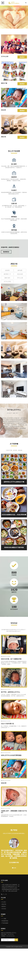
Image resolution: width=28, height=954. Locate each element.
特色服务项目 (4, 926)
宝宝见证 (3, 914)
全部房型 (7, 270)
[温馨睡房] (14, 330)
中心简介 (3, 907)
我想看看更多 (6, 251)
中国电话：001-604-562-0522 (8, 941)
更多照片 (22, 57)
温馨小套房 (7, 278)
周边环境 (3, 909)
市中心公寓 (20, 278)
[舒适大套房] (14, 388)
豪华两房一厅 (7, 274)
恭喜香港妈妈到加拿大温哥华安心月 (10, 894)
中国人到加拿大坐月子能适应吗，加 (10, 890)
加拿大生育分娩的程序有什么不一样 (10, 891)
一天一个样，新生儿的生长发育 (9, 896)
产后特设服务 (4, 928)
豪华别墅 (20, 270)
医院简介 (3, 911)
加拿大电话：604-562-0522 (7, 939)
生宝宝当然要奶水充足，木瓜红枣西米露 (14, 514)
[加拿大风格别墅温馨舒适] (14, 349)
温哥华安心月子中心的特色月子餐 (14, 482)
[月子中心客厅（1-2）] (14, 311)
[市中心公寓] (14, 369)
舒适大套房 (20, 274)
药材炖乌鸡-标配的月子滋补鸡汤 (14, 547)
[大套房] (14, 292)
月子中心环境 (7, 281)
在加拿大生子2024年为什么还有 (9, 893)
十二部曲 (3, 924)
